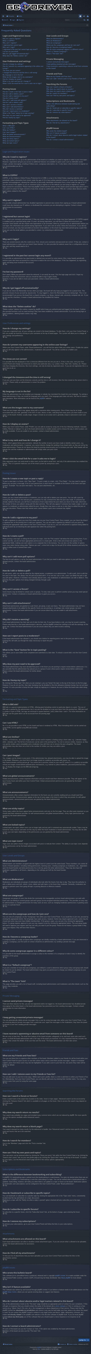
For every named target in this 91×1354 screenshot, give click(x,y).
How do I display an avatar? (12, 79)
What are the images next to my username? (18, 77)
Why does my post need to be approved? (17, 115)
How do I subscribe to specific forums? (59, 110)
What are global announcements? (14, 134)
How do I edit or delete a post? (13, 94)
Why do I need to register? (12, 38)
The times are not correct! (11, 70)
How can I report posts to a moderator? (16, 111)
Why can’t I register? (10, 43)
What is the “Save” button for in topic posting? (18, 113)
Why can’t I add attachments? (13, 107)
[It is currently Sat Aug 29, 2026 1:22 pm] (87, 25)
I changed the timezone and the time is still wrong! (20, 73)
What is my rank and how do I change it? (17, 81)
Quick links (3, 16)
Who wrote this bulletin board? (56, 131)
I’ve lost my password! (10, 51)
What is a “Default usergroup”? (56, 51)
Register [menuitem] (88, 16)
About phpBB (65, 1278)
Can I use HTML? (9, 128)
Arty (39, 1349)
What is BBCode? (9, 126)
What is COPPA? (8, 41)
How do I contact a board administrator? (60, 139)
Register (21, 20)
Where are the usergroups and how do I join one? (63, 45)
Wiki (20, 16)
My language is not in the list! (13, 75)
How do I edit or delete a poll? (13, 102)
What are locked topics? (11, 141)
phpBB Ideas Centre (9, 1292)
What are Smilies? (9, 130)
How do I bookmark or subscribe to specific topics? (64, 108)
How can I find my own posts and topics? (60, 95)
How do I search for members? (56, 93)
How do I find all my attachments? (58, 123)
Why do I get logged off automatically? (16, 54)
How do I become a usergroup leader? (59, 47)
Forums (11, 16)
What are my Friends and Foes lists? (59, 76)
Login (13, 20)
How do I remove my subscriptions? (58, 112)
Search (6, 20)
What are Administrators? (55, 38)
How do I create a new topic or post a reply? (18, 92)
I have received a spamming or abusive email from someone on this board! (67, 67)
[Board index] (39, 7)
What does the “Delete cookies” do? (15, 56)
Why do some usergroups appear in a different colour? (64, 49)
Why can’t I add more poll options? (14, 100)
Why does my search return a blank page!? (61, 91)
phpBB (42, 398)
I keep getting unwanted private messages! (61, 64)
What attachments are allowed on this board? (61, 120)
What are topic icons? (10, 143)
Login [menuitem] (84, 16)
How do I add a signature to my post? (15, 96)
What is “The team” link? (54, 54)
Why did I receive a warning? (12, 109)
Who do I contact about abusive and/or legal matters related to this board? (66, 136)
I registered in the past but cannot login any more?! (20, 49)
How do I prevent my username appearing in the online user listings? (23, 67)
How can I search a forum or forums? (59, 87)
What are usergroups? (53, 43)
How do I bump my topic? (11, 117)
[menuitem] (80, 16)
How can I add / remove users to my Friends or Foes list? (66, 79)
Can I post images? (9, 132)
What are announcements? (12, 136)
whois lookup (60, 1306)
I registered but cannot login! (12, 45)
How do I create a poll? (10, 98)
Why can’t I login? (9, 47)
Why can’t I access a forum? (12, 105)
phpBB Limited (60, 1275)
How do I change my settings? (13, 64)
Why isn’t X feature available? (56, 133)
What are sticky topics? (11, 139)
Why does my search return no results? (59, 89)
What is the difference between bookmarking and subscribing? (63, 105)
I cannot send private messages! (57, 62)
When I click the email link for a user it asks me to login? (22, 83)
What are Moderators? (53, 41)
